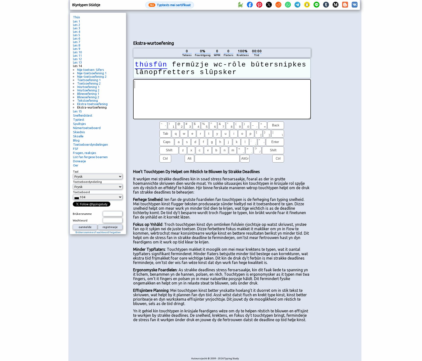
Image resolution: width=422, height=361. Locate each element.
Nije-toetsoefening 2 (91, 76)
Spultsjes (79, 123)
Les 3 (76, 28)
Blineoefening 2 (88, 97)
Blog (76, 140)
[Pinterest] (259, 5)
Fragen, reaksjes (84, 152)
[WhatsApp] (288, 5)
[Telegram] (297, 5)
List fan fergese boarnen (90, 157)
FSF (75, 148)
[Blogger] (345, 5)
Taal (75, 171)
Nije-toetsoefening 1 (91, 73)
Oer (75, 165)
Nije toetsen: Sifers (90, 69)
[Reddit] (278, 5)
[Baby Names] (240, 5)
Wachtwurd (80, 220)
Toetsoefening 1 (89, 80)
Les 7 (76, 42)
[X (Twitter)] (269, 5)
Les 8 (76, 45)
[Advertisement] (222, 25)
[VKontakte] (355, 5)
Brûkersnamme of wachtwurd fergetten (98, 232)
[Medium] (335, 5)
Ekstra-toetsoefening (92, 104)
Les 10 (77, 52)
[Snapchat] (307, 5)
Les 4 (76, 31)
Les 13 (77, 62)
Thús (76, 17)
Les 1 (76, 21)
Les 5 (76, 35)
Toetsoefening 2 (89, 83)
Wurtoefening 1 (88, 86)
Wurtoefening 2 (88, 90)
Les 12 (77, 59)
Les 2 (76, 24)
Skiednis (79, 132)
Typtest (78, 119)
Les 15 (77, 111)
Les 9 (76, 48)
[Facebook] (250, 5)
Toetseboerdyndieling (87, 181)
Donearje (79, 161)
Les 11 (77, 55)
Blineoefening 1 (88, 93)
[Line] (316, 5)
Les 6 (76, 38)
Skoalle (78, 136)
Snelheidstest (82, 115)
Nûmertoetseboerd (87, 128)
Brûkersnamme (82, 213)
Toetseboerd (81, 192)
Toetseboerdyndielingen (90, 144)
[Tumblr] (326, 5)
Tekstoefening (87, 100)
